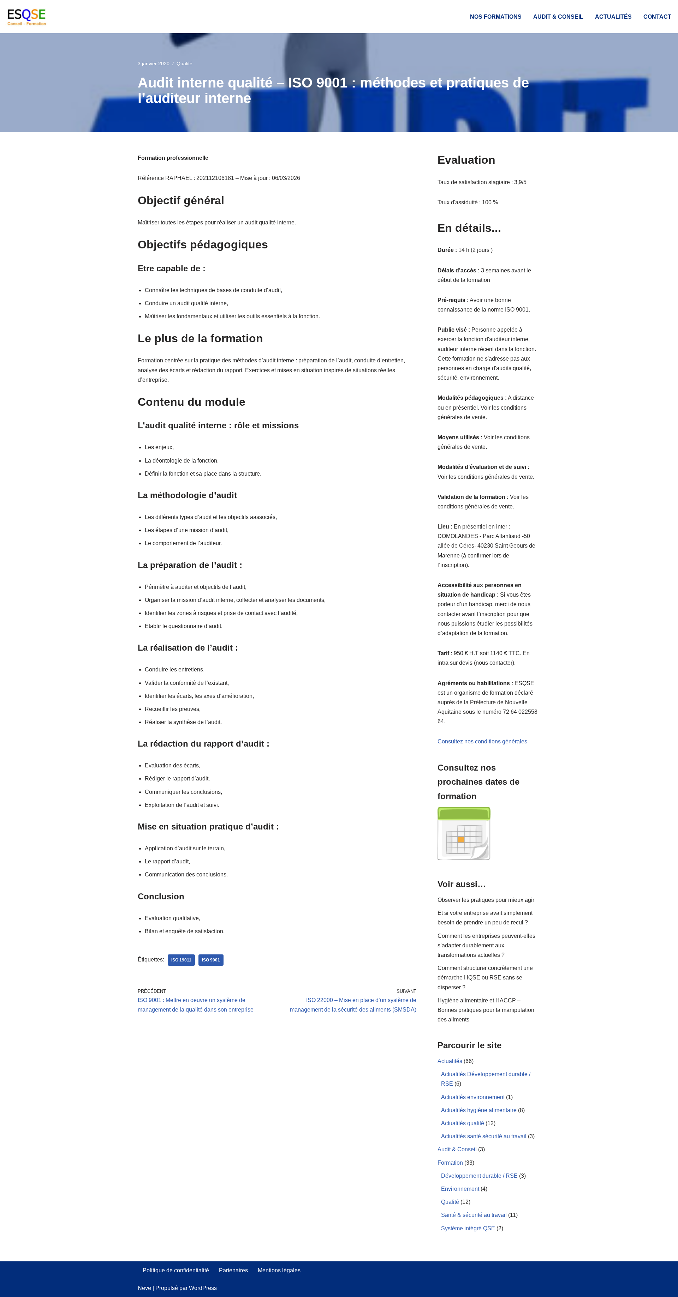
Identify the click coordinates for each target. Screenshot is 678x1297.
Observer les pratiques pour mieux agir (486, 900)
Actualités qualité (462, 1123)
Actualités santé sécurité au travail (484, 1136)
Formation (450, 1163)
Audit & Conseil (558, 17)
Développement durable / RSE (479, 1176)
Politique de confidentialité (176, 1270)
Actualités (613, 17)
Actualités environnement (473, 1097)
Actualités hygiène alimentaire (479, 1110)
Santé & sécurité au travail (474, 1215)
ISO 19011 (181, 960)
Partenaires (233, 1270)
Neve (144, 1288)
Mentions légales (279, 1270)
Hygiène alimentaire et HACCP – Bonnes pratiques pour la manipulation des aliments (486, 1009)
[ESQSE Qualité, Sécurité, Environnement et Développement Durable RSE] (26, 16)
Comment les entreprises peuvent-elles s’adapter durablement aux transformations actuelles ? (486, 945)
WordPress (203, 1288)
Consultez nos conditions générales (482, 741)
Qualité (184, 63)
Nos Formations (496, 17)
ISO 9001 (211, 960)
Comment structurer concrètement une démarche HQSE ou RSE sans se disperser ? (485, 977)
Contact (657, 17)
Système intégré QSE (468, 1228)
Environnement (460, 1189)
